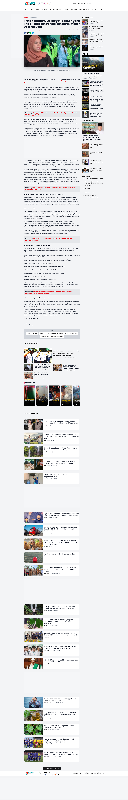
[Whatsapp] (30, 33)
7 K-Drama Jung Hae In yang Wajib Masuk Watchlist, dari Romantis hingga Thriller (59, 462)
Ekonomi (58, 9)
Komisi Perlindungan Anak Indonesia (66, 81)
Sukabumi (46, 573)
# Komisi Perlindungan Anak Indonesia (52, 336)
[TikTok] (50, 3)
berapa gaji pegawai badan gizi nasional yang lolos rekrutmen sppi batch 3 (94, 183)
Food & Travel (48, 452)
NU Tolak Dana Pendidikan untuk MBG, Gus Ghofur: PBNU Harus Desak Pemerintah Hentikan (61, 634)
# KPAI (42, 333)
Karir (92, 773)
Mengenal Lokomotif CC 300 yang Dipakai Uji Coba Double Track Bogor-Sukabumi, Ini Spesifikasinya (60, 529)
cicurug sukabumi (90, 192)
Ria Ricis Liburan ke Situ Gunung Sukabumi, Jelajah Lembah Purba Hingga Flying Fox (59, 607)
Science (46, 533)
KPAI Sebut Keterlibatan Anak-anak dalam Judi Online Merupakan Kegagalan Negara (41, 375)
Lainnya (101, 9)
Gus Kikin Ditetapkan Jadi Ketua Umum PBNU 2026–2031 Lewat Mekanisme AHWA (60, 647)
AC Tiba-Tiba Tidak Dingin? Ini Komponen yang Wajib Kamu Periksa (61, 476)
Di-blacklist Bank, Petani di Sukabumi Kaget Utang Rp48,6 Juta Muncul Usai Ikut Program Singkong (96, 35)
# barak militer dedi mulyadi (54, 333)
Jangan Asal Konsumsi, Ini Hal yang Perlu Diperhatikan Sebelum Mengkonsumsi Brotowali (59, 621)
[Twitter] (42, 3)
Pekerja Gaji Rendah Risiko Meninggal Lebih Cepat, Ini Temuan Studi (60, 700)
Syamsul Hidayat (28, 30)
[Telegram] (33, 33)
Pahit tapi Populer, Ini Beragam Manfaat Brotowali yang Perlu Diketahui (59, 727)
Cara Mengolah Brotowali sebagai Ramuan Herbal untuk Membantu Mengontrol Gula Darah (60, 714)
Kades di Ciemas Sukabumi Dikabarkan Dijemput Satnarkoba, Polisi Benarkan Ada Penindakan (96, 48)
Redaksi (84, 773)
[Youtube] (47, 3)
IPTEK (31, 9)
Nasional (46, 637)
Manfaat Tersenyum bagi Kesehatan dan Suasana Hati (59, 555)
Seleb (45, 425)
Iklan (88, 773)
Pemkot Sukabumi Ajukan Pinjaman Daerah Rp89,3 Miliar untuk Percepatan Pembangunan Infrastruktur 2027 (61, 542)
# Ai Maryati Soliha (32, 333)
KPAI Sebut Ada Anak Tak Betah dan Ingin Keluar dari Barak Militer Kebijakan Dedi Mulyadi (42, 367)
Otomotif (66, 9)
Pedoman (101, 773)
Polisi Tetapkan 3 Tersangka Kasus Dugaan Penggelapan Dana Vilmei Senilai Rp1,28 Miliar (61, 422)
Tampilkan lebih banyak (52, 768)
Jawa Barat (56, 358)
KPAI (25, 83)
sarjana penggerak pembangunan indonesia (92, 196)
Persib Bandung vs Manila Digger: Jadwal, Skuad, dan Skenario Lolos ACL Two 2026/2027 (61, 753)
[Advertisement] (17, 41)
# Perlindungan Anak (71, 333)
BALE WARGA (86, 9)
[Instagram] (44, 3)
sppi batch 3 (88, 189)
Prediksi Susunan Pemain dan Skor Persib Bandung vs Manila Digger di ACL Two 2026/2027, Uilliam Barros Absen (59, 741)
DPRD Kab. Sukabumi (76, 9)
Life (45, 479)
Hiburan (44, 9)
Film (45, 440)
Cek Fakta (94, 9)
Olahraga (52, 9)
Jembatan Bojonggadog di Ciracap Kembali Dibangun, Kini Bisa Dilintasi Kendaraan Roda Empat (60, 569)
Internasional (47, 703)
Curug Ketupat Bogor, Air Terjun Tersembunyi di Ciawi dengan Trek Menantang (61, 449)
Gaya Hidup (37, 9)
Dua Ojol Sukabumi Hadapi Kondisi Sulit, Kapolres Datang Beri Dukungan (96, 21)
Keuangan (47, 546)
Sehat (45, 625)
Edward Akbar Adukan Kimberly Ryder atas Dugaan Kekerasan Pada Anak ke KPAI (70, 367)
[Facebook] (39, 3)
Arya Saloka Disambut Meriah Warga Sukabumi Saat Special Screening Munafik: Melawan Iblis (61, 515)
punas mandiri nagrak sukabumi (94, 179)
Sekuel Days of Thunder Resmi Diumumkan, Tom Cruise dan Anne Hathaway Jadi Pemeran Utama (61, 436)
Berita (25, 9)
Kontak (96, 773)
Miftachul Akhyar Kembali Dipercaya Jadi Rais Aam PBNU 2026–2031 (61, 661)
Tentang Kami (77, 773)
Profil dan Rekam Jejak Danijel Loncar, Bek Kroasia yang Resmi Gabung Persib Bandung (96, 42)
